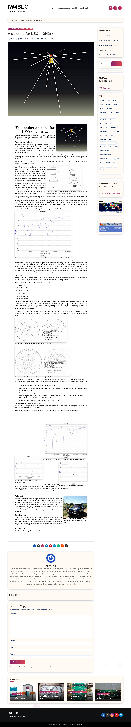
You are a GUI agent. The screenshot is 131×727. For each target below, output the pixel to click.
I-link (106, 135)
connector (112, 120)
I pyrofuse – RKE (104, 36)
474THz (102, 108)
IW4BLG (18, 7)
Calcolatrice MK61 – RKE (107, 55)
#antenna (48, 39)
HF (101, 135)
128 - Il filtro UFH (103, 694)
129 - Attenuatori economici (78, 692)
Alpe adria (103, 112)
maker (111, 139)
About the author (64, 8)
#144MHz (31, 39)
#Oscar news (55, 39)
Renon (111, 158)
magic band (103, 139)
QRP (116, 146)
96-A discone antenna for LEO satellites (20, 28)
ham (118, 131)
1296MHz (109, 108)
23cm (108, 100)
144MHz (108, 104)
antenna (117, 112)
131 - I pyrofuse (17, 694)
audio (114, 116)
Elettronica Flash (104, 131)
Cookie (75, 8)
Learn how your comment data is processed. (49, 667)
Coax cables (103, 120)
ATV (108, 116)
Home (53, 8)
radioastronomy (104, 150)
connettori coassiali (105, 123)
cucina (115, 123)
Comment (13, 613)
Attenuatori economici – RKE (108, 45)
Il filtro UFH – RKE (105, 50)
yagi (101, 170)
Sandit (118, 158)
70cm (101, 104)
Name (12, 640)
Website (12, 654)
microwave (103, 143)
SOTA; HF (108, 166)
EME (113, 131)
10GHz (102, 100)
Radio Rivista (103, 158)
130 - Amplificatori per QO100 (50, 692)
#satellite (61, 39)
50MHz (114, 100)
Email (12, 647)
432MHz (115, 104)
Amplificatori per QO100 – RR (108, 40)
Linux (112, 135)
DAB (106, 127)
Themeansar (79, 724)
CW (101, 127)
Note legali (83, 8)
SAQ (101, 162)
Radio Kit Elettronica (105, 154)
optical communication (106, 146)
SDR (114, 162)
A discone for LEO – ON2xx (31, 34)
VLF (115, 166)
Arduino (102, 116)
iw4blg (15, 39)
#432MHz (37, 39)
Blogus (70, 724)
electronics (113, 127)
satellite (108, 162)
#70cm (42, 39)
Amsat (110, 112)
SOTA (101, 166)
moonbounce (112, 143)
